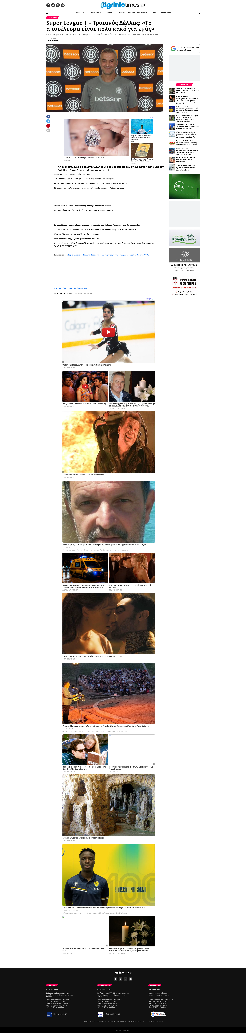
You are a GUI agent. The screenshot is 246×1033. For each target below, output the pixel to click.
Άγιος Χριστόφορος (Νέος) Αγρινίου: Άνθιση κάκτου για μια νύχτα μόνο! (187, 90)
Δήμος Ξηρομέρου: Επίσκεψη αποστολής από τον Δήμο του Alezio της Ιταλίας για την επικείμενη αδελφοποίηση (186, 135)
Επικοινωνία (101, 1022)
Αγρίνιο (84, 13)
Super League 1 (72, 293)
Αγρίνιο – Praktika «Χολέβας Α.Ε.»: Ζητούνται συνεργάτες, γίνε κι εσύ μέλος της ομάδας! (186, 142)
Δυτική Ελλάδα (111, 13)
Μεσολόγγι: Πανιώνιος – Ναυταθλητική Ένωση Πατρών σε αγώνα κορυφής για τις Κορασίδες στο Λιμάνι (187, 151)
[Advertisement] (109, 197)
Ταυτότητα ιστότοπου (154, 1022)
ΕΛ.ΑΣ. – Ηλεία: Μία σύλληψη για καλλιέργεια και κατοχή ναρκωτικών (187, 159)
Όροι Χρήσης (121, 1022)
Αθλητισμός (142, 13)
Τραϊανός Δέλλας (92, 166)
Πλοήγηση (111, 1022)
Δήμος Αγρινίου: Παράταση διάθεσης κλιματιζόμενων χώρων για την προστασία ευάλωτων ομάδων (185, 168)
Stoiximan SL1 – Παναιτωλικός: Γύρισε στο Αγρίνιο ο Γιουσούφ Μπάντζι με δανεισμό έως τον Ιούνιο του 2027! (187, 109)
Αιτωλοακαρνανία (96, 13)
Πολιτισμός (154, 13)
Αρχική (77, 13)
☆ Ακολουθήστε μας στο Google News (71, 288)
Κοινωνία (122, 13)
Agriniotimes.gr (53, 40)
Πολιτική (131, 13)
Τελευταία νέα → (184, 84)
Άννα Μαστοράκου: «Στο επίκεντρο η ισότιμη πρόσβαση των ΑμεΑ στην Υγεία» (187, 126)
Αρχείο (92, 1022)
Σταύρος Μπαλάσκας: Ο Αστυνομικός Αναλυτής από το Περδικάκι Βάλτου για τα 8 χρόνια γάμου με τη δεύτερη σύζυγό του (187, 100)
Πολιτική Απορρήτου (136, 1022)
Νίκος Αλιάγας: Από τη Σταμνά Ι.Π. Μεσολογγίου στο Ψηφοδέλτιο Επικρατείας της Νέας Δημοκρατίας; (187, 118)
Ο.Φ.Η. (81, 293)
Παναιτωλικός (89, 293)
